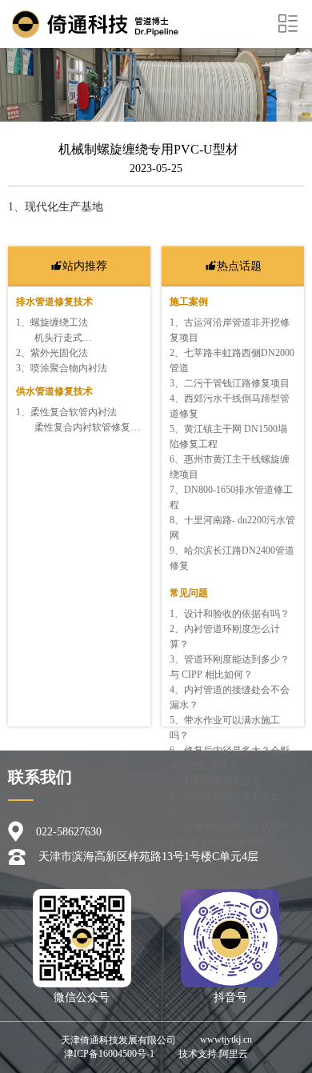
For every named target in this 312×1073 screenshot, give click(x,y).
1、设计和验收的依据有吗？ (230, 613)
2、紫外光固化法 (52, 352)
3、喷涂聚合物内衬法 (61, 368)
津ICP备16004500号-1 (109, 1053)
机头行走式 (58, 337)
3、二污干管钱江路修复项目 (230, 383)
